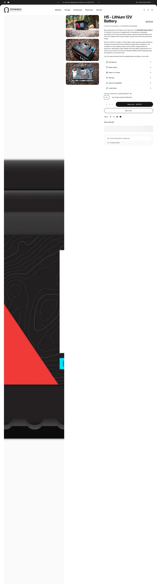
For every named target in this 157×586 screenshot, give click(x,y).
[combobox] (144, 2)
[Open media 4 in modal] (82, 74)
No (106, 97)
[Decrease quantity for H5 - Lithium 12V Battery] (106, 104)
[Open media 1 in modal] (34, 299)
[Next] (99, 2)
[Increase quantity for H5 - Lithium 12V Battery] (112, 104)
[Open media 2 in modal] (82, 26)
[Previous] (58, 2)
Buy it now (128, 110)
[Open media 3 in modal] (82, 50)
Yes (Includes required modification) (122, 97)
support (84, 2)
